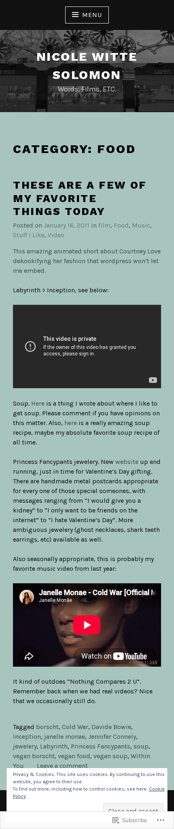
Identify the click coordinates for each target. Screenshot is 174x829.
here (70, 423)
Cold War (75, 727)
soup (141, 746)
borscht (47, 727)
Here (38, 403)
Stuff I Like (29, 235)
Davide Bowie (111, 727)
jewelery (25, 746)
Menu (92, 15)
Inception (27, 736)
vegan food (74, 756)
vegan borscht (34, 756)
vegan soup (110, 756)
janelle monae (64, 736)
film (104, 225)
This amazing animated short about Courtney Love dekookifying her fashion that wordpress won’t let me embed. (87, 260)
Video (56, 235)
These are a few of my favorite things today (80, 198)
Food (121, 225)
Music (141, 225)
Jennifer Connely (112, 736)
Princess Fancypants (100, 746)
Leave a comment (62, 765)
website (126, 462)
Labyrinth (54, 746)
